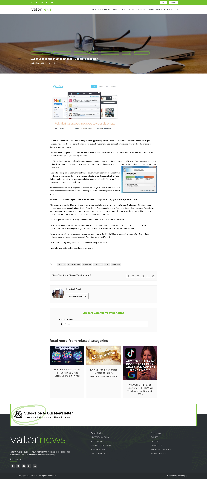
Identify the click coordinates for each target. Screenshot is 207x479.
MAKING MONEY (98, 449)
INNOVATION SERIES (100, 437)
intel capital (87, 264)
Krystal (53, 63)
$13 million (128, 141)
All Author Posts (77, 296)
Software (94, 53)
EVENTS (154, 437)
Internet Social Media (62, 53)
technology (126, 53)
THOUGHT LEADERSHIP (101, 445)
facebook (61, 264)
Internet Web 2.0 (81, 53)
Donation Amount (66, 319)
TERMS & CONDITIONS (161, 449)
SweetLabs (113, 141)
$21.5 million (104, 242)
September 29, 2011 (38, 63)
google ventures (74, 264)
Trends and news (141, 53)
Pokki (70, 141)
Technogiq (182, 476)
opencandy (98, 264)
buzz (99, 152)
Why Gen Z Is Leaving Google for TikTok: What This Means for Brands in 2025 (140, 389)
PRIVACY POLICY (158, 453)
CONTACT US (156, 445)
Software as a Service (110, 53)
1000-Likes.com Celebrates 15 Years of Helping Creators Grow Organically (103, 372)
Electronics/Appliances (41, 53)
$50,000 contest (97, 225)
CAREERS (155, 441)
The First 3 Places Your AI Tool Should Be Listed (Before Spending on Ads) (67, 372)
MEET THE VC (97, 441)
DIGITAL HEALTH (98, 453)
